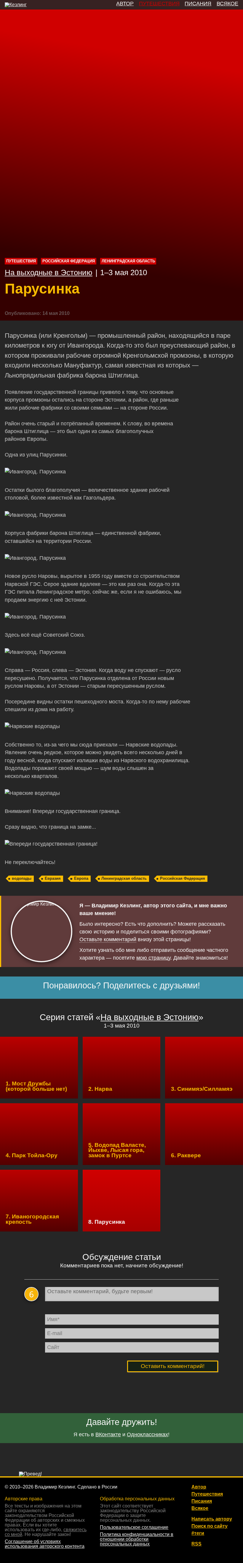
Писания (201, 1501)
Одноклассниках (147, 1434)
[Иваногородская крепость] (39, 1200)
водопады (21, 878)
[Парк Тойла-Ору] (39, 1134)
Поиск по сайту (209, 1526)
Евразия (53, 878)
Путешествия (21, 261)
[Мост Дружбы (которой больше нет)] (39, 1067)
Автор (198, 1487)
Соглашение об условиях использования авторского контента (44, 1544)
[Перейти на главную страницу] (16, 4)
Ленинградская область (128, 261)
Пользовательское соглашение (134, 1527)
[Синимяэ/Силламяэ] (204, 1067)
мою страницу (153, 958)
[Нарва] (122, 1067)
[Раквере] (204, 1134)
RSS (196, 1544)
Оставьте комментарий (107, 939)
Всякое (199, 1508)
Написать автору (211, 1519)
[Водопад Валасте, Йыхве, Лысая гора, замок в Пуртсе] (122, 1134)
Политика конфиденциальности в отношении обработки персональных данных (136, 1539)
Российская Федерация (68, 261)
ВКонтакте (108, 1434)
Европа (81, 878)
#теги (197, 1533)
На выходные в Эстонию (48, 272)
